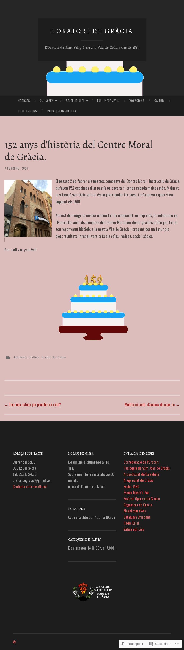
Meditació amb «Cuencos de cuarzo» (152, 404)
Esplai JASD (131, 486)
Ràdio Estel (131, 523)
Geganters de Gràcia (138, 504)
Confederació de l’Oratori (141, 462)
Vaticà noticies (134, 529)
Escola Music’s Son (136, 492)
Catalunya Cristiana (137, 517)
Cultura (34, 357)
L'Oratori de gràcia (92, 30)
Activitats (21, 357)
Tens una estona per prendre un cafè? (32, 404)
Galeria (159, 100)
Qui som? (46, 100)
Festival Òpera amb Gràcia (142, 498)
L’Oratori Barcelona (61, 111)
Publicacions (27, 111)
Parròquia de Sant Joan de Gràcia (147, 468)
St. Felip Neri (75, 100)
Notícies (24, 100)
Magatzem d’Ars (135, 510)
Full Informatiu (108, 100)
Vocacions (137, 100)
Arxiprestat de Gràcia (138, 480)
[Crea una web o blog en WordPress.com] (14, 641)
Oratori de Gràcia (54, 357)
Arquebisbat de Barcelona (141, 474)
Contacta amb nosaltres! (30, 486)
